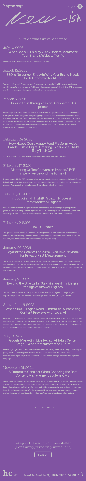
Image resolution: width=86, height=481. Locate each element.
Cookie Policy (41, 475)
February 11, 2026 (17, 194)
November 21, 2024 (18, 367)
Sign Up (43, 454)
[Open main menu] (80, 6)
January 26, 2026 (17, 247)
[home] (7, 473)
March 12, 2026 (15, 70)
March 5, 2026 (14, 99)
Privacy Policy (29, 475)
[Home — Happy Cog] (13, 6)
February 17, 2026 (17, 165)
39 (43, 407)
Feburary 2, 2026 (16, 222)
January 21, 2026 (16, 279)
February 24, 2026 (17, 139)
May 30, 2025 (14, 336)
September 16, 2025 (18, 304)
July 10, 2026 (13, 47)
